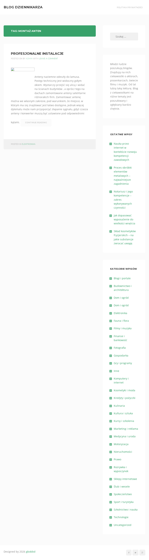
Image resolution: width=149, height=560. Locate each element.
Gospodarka (121, 355)
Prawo (117, 459)
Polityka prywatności (130, 7)
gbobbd (30, 551)
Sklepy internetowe (125, 479)
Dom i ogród (121, 297)
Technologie (121, 517)
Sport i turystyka (124, 502)
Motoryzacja (121, 444)
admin (29, 58)
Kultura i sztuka (123, 413)
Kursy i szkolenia (124, 421)
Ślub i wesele (122, 486)
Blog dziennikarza (23, 7)
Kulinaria (119, 405)
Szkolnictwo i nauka (126, 509)
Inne (116, 371)
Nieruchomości (123, 451)
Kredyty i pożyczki (124, 398)
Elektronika (28, 144)
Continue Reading (36, 122)
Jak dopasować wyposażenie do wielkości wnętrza (124, 219)
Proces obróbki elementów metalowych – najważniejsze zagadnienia (123, 176)
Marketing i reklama (126, 428)
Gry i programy (123, 363)
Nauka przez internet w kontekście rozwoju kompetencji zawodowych (125, 152)
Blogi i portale (122, 278)
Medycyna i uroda (125, 436)
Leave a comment (48, 58)
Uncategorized (122, 525)
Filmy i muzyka (123, 328)
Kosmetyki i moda (124, 390)
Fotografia (120, 347)
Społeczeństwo (123, 494)
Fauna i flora (121, 320)
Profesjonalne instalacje (37, 54)
